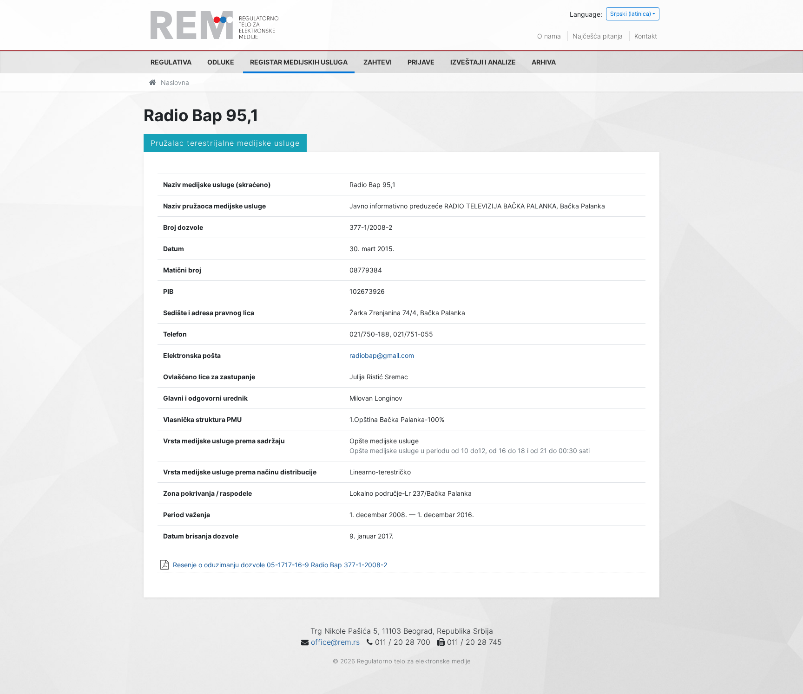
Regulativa (171, 62)
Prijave (421, 62)
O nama (549, 36)
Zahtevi (377, 62)
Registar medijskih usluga (299, 62)
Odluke (220, 62)
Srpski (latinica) (630, 13)
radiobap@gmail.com (381, 355)
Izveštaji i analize (483, 62)
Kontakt (645, 36)
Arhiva (544, 62)
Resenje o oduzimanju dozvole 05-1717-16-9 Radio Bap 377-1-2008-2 (280, 565)
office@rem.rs (335, 642)
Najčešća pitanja (598, 36)
